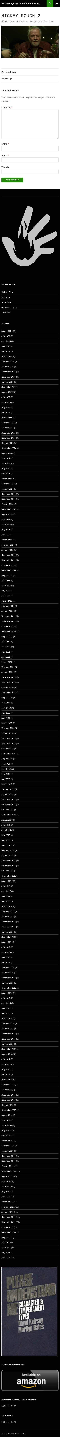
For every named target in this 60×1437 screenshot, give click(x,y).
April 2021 (5, 657)
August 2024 (7, 453)
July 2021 (5, 641)
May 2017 (5, 896)
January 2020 (7, 733)
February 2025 (8, 423)
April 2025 (5, 412)
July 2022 (5, 580)
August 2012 (7, 1176)
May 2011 (5, 1253)
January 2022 (7, 611)
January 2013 (7, 1151)
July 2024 (5, 458)
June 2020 (6, 708)
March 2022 (6, 601)
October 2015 (7, 983)
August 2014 (7, 1054)
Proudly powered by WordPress (13, 1434)
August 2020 (7, 698)
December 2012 (8, 1156)
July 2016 (5, 947)
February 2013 (8, 1146)
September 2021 (8, 631)
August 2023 (7, 514)
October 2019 (7, 748)
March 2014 (6, 1079)
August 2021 (7, 636)
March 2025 (6, 417)
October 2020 (7, 687)
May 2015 (5, 1008)
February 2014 (8, 1085)
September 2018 (8, 815)
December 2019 (8, 738)
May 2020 (5, 713)
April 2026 (5, 351)
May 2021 (5, 652)
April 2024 (5, 473)
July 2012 (5, 1181)
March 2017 (6, 906)
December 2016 (8, 922)
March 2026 (6, 356)
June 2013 (6, 1125)
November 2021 (8, 621)
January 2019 (7, 794)
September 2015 (8, 988)
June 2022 (6, 585)
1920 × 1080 (23, 22)
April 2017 (5, 901)
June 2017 (6, 891)
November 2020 (8, 682)
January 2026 (7, 367)
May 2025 (5, 407)
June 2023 (6, 524)
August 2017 (7, 881)
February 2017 (8, 911)
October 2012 (7, 1166)
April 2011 (5, 1258)
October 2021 (7, 626)
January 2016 (7, 972)
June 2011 (6, 1247)
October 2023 (7, 504)
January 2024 (7, 489)
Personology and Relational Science (20, 3)
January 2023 (7, 550)
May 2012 (5, 1191)
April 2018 (5, 840)
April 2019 (5, 779)
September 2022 (8, 570)
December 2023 (8, 494)
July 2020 (5, 703)
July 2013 (5, 1120)
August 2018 (7, 820)
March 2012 (6, 1202)
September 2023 (8, 509)
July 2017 (5, 886)
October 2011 (7, 1227)
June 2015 (6, 1003)
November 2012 (8, 1161)
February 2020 (8, 728)
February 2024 (8, 484)
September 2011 (8, 1232)
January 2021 (7, 672)
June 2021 (6, 647)
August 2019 (7, 759)
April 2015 (5, 1013)
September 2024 (8, 448)
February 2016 (8, 967)
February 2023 (8, 545)
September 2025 (8, 387)
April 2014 (5, 1074)
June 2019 (6, 769)
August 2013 (7, 1115)
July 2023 (5, 519)
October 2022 (7, 565)
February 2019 (8, 789)
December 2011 (8, 1217)
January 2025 (7, 428)
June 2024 (6, 463)
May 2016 (5, 957)
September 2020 (8, 692)
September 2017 (8, 876)
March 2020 (6, 723)
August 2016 (7, 942)
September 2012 (8, 1171)
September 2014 (8, 1049)
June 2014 (6, 1064)
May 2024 (5, 468)
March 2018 (6, 845)
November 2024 (8, 438)
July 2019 (5, 764)
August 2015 (7, 993)
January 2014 (7, 1090)
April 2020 (5, 718)
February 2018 (8, 850)
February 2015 (8, 1023)
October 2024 (7, 443)
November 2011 (8, 1222)
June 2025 (6, 402)
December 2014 (8, 1034)
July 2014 (5, 1059)
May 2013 (5, 1130)
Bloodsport (6, 302)
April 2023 (5, 535)
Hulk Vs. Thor (7, 292)
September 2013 (8, 1110)
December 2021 (8, 616)
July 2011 (5, 1242)
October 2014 (7, 1044)
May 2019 (5, 774)
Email (5, 155)
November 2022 (8, 560)
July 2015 (5, 998)
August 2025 (7, 392)
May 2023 (5, 529)
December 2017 (8, 860)
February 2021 (8, 667)
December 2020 (8, 677)
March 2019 (6, 784)
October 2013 (7, 1105)
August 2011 (6, 1237)
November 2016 (8, 927)
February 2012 (8, 1207)
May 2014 (5, 1069)
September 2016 (8, 937)
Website (5, 167)
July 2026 (5, 336)
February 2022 (8, 606)
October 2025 (7, 382)
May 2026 (5, 346)
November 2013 (8, 1100)
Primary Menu (56, 3)
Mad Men (5, 297)
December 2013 (8, 1095)
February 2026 (8, 361)
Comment (6, 107)
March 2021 (6, 662)
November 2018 (8, 804)
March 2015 (6, 1018)
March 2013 (6, 1141)
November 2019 (8, 743)
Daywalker (6, 312)
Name (5, 144)
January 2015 (7, 1028)
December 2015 (8, 978)
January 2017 (7, 916)
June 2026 (6, 341)
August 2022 (7, 575)
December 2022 (8, 555)
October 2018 (7, 810)
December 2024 (8, 433)
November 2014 (8, 1039)
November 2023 (8, 499)
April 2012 (5, 1197)
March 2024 (6, 479)
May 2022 (5, 591)
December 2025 (8, 372)
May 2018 (5, 835)
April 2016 (5, 962)
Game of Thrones (9, 307)
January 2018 (7, 855)
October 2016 (7, 932)
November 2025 (8, 377)
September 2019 (8, 754)
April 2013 (5, 1135)
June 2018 (6, 830)
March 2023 (6, 540)
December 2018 (8, 799)
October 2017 (7, 871)
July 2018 (5, 825)
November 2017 (8, 866)
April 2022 (5, 596)
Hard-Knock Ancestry (42, 22)
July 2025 (5, 397)
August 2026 (7, 331)
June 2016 (6, 952)
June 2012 (6, 1186)
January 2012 (7, 1212)
